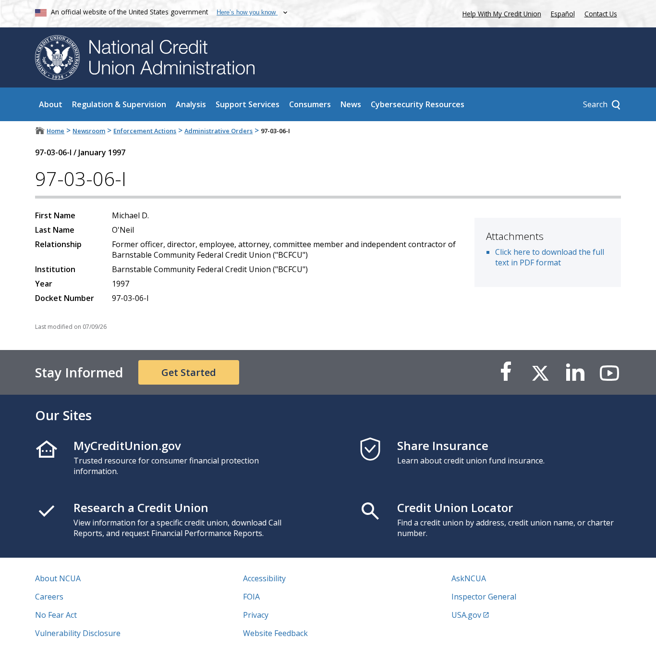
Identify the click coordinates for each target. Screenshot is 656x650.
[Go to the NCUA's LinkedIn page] (574, 372)
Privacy (255, 615)
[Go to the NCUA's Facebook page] (505, 372)
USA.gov (466, 615)
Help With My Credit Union (500, 12)
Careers (49, 596)
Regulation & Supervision (119, 104)
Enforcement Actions (144, 130)
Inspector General (483, 596)
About (50, 104)
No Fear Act (56, 615)
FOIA (251, 596)
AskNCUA (468, 578)
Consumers (310, 104)
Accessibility (264, 578)
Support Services (247, 104)
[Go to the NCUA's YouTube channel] (609, 372)
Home (55, 130)
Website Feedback (275, 633)
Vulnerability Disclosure (78, 633)
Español (563, 13)
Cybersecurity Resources (417, 104)
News (350, 104)
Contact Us (600, 13)
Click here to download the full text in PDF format (549, 257)
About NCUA (58, 578)
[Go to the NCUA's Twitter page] (540, 372)
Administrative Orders (218, 130)
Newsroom (89, 130)
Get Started (188, 372)
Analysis (191, 104)
